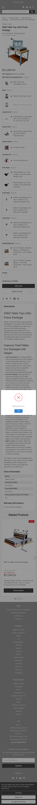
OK (19, 411)
